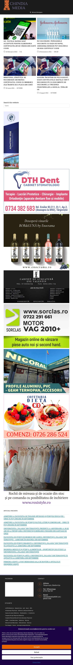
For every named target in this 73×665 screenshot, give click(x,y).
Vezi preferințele (36, 657)
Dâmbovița (21, 620)
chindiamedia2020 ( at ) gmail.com (52, 597)
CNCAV (56, 52)
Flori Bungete (8, 625)
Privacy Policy (36, 662)
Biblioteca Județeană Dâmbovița (25, 610)
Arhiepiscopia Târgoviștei (11, 610)
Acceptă (36, 647)
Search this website (11, 102)
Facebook (9, 578)
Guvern (14, 625)
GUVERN (53, 93)
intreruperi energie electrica (23, 625)
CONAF (6, 620)
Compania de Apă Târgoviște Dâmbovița (14, 615)
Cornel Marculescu (13, 620)
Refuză (36, 652)
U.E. (20, 52)
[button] (70, 629)
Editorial (27, 620)
